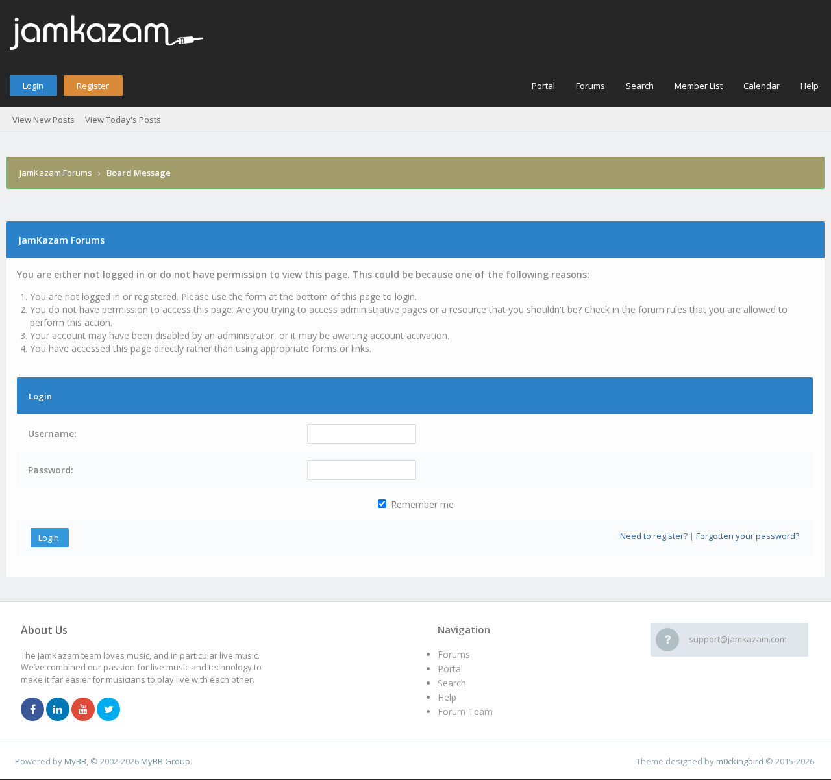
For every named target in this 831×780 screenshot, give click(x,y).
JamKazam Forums (55, 173)
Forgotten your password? (747, 536)
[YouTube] (83, 710)
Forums (590, 86)
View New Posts (43, 119)
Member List (699, 86)
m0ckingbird (739, 761)
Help (809, 86)
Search (640, 86)
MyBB (75, 761)
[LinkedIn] (57, 710)
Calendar (761, 86)
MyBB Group (165, 761)
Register (93, 86)
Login (33, 86)
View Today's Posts (123, 119)
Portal (543, 86)
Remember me (421, 504)
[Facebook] (32, 710)
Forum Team (465, 711)
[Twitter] (108, 710)
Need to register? (654, 536)
